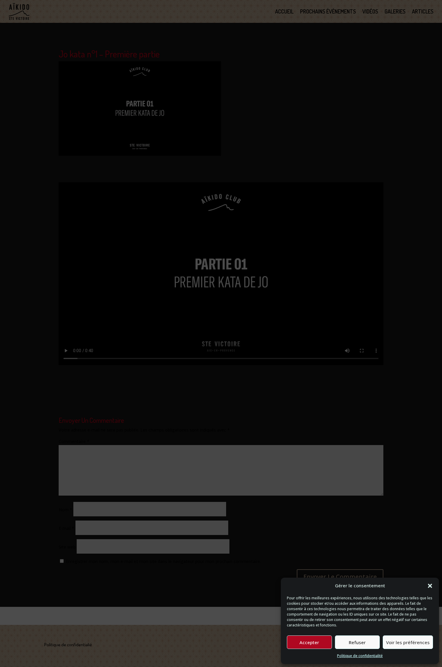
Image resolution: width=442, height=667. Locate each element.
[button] (430, 586)
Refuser (357, 642)
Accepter (309, 642)
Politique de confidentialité (360, 655)
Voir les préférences (408, 642)
